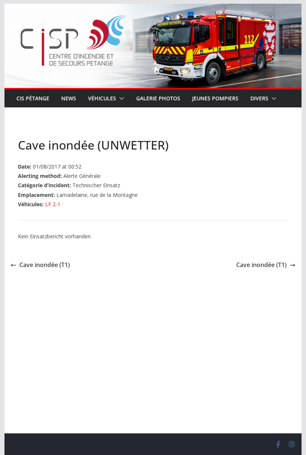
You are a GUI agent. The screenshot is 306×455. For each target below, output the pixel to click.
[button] (120, 98)
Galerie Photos (158, 98)
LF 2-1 (52, 204)
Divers (259, 98)
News (68, 98)
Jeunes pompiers (215, 98)
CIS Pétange (32, 98)
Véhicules (102, 98)
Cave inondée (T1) (44, 265)
